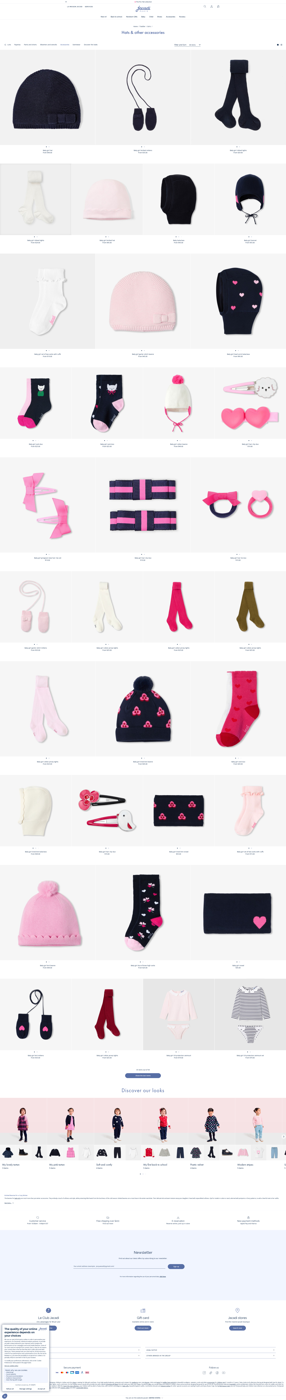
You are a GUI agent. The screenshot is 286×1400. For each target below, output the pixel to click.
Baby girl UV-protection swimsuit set (250, 1055)
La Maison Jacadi (74, 6)
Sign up (176, 1266)
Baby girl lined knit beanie (143, 762)
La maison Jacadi (18, 1356)
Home (135, 26)
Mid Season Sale (224, 1386)
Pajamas (17, 45)
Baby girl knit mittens (36, 1055)
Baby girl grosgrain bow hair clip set (47, 558)
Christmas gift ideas (112, 1384)
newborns (135, 1382)
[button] (104, 16)
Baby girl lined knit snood (178, 852)
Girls (149, 26)
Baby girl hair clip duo (250, 444)
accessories (211, 1382)
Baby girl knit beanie (47, 965)
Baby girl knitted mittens (143, 150)
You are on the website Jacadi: (143, 1398)
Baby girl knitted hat (107, 240)
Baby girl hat (47, 150)
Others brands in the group (158, 1356)
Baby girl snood (238, 965)
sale (149, 1384)
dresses (146, 1382)
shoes (74, 1382)
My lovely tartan (10, 1165)
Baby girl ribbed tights (238, 150)
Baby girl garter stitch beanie (143, 354)
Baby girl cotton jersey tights (107, 648)
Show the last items (143, 1076)
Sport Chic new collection (71, 1386)
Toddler (142, 26)
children (219, 1382)
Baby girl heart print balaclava (238, 354)
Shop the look (37, 1166)
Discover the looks (91, 45)
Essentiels (232, 1384)
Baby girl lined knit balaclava (36, 852)
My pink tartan (57, 1165)
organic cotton (65, 1388)
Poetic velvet (196, 1165)
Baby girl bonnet (250, 240)
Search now (237, 1328)
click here (163, 1277)
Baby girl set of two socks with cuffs (47, 354)
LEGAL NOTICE (151, 1350)
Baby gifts (125, 1386)
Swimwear (76, 45)
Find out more (143, 1328)
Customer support (19, 1350)
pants (158, 1382)
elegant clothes (165, 1386)
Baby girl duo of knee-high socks (143, 965)
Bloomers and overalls (48, 45)
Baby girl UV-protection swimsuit (179, 1055)
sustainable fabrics (82, 1388)
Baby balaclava (178, 240)
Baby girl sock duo (36, 444)
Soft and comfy (104, 1165)
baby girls (18, 1198)
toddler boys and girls (169, 1382)
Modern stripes (245, 1165)
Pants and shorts (30, 45)
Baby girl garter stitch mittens (36, 648)
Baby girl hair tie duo (238, 558)
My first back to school (155, 1165)
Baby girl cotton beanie (178, 444)
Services (89, 6)
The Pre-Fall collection (143, 1)
